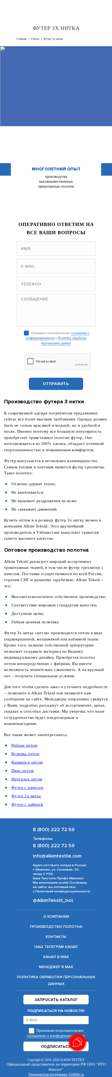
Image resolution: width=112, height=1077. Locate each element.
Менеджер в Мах (56, 967)
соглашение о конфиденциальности (56, 1036)
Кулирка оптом (25, 754)
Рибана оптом (24, 745)
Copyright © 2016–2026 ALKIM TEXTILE (56, 1060)
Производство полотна (56, 926)
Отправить (56, 384)
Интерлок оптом (26, 779)
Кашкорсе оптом (27, 762)
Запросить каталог (56, 1000)
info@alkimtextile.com (57, 855)
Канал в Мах (56, 956)
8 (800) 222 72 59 (91, 10)
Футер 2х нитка (26, 796)
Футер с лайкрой (27, 804)
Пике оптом (22, 770)
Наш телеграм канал (56, 946)
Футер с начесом (27, 787)
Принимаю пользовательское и (57, 338)
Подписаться (56, 1047)
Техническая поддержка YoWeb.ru (56, 1074)
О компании (56, 916)
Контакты (56, 936)
